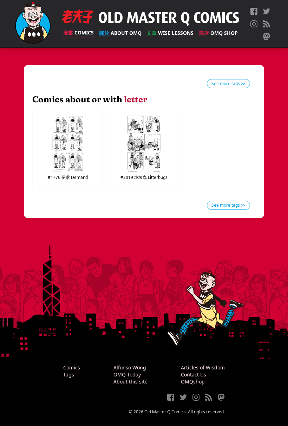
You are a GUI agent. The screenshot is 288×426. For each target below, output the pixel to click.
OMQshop (193, 381)
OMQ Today (127, 374)
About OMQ (120, 33)
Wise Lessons (170, 33)
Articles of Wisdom (203, 367)
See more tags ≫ (228, 83)
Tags (68, 374)
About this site (130, 381)
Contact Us (193, 374)
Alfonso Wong (129, 367)
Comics (78, 32)
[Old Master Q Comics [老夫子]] (33, 23)
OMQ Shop (218, 33)
